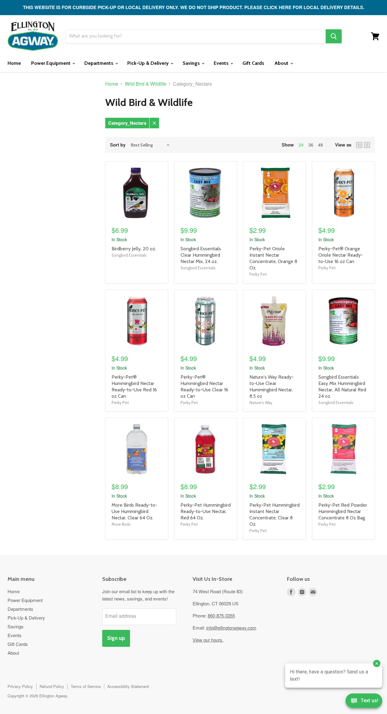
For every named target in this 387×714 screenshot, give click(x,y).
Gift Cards (253, 63)
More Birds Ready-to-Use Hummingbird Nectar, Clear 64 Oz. (134, 511)
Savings (192, 63)
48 (320, 145)
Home (14, 63)
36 (310, 145)
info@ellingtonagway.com (231, 627)
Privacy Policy (20, 686)
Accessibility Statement (128, 686)
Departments (99, 63)
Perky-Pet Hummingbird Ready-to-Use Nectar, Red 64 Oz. (205, 511)
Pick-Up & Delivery (148, 63)
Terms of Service (86, 686)
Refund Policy (52, 686)
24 (301, 145)
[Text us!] (364, 702)
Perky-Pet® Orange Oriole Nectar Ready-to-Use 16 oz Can (340, 255)
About (282, 63)
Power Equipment (51, 63)
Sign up (116, 638)
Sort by (117, 145)
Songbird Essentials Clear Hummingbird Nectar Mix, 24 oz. (200, 255)
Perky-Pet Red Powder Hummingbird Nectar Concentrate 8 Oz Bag (342, 511)
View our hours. (208, 640)
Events (222, 63)
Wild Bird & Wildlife (145, 84)
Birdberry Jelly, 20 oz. (134, 249)
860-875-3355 (221, 615)
